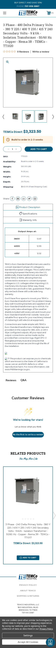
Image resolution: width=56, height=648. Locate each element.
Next (53, 116)
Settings (28, 635)
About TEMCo (28, 590)
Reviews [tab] (11, 380)
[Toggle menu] (8, 13)
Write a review (40, 51)
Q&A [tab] (23, 380)
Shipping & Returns (28, 596)
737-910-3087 (31, 6)
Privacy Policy (28, 585)
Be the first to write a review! (28, 434)
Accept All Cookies (28, 642)
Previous (3, 116)
